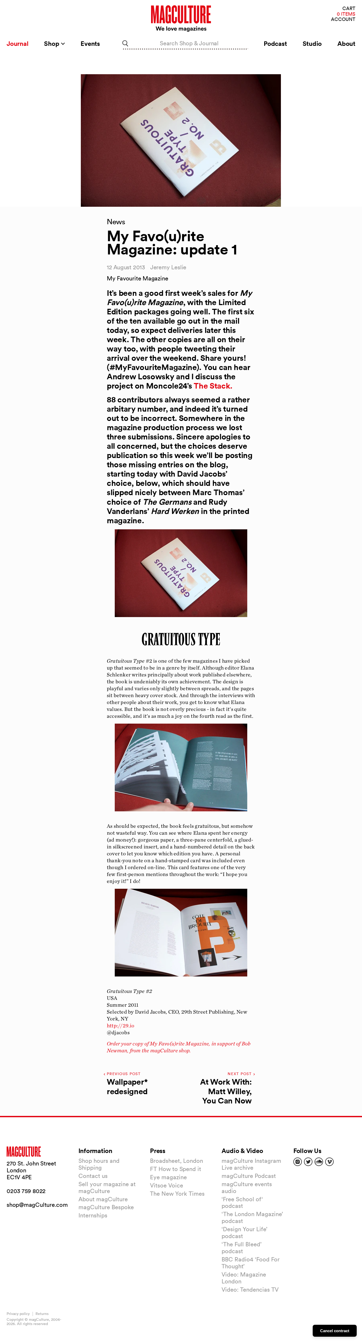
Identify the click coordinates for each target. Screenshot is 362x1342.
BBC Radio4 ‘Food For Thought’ (251, 1263)
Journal (17, 43)
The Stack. (213, 386)
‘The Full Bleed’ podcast (242, 1248)
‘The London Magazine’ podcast (252, 1217)
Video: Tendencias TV (250, 1289)
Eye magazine (168, 1177)
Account (343, 19)
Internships (92, 1215)
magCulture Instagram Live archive (251, 1164)
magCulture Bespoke (106, 1207)
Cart (348, 8)
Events (90, 43)
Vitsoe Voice (166, 1185)
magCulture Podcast (249, 1175)
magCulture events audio (247, 1187)
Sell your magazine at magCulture (107, 1187)
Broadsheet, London (176, 1160)
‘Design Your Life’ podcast (244, 1232)
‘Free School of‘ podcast (242, 1202)
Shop (52, 43)
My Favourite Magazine (137, 278)
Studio (312, 43)
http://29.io (121, 1025)
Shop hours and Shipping (99, 1164)
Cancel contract (334, 1330)
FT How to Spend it (175, 1168)
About (346, 43)
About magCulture (103, 1199)
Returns (42, 1313)
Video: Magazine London (244, 1278)
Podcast (275, 43)
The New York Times (177, 1193)
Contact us (93, 1175)
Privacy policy (18, 1313)
